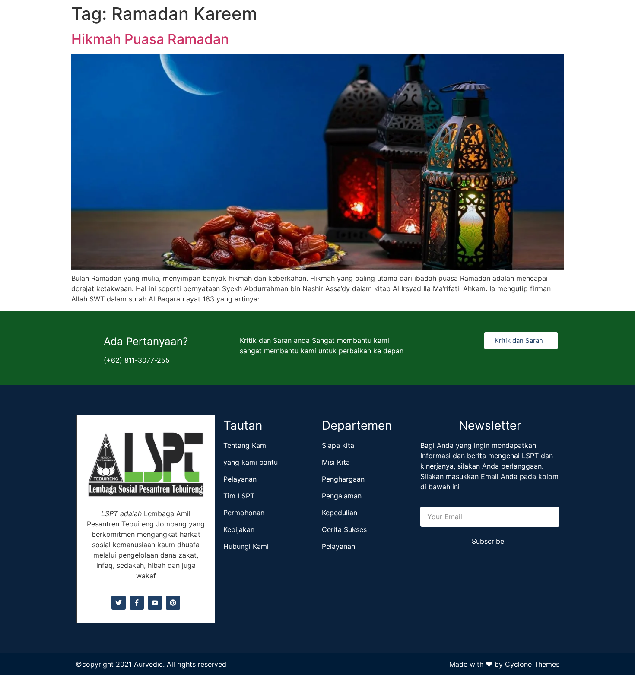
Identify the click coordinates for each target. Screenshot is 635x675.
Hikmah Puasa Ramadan (150, 39)
